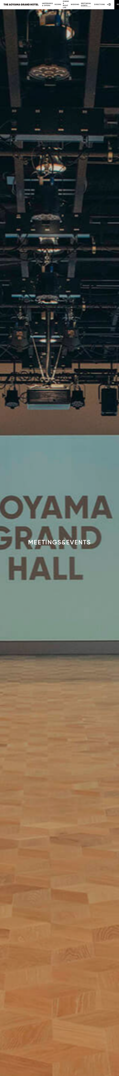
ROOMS (58, 4)
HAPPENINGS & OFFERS (47, 4)
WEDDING (75, 4)
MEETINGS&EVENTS (86, 4)
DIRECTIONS (99, 4)
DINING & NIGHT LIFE (66, 4)
